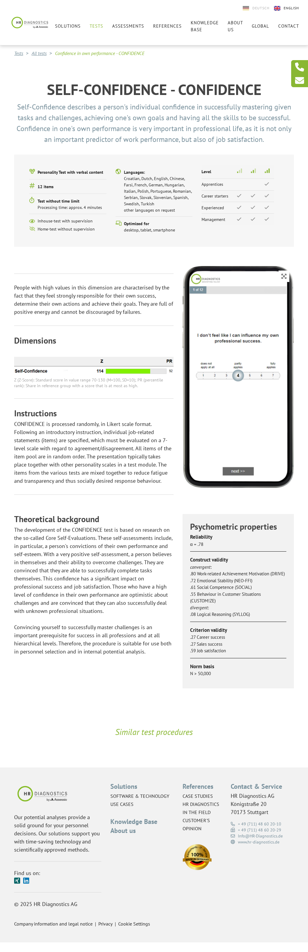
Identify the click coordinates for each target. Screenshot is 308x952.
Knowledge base (205, 26)
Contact (288, 26)
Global (260, 26)
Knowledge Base (133, 821)
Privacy (105, 924)
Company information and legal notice (53, 924)
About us (235, 26)
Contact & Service (256, 786)
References (167, 26)
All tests (39, 53)
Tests (96, 26)
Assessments (128, 26)
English (291, 8)
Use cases (122, 804)
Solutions (68, 26)
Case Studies (198, 796)
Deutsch (261, 8)
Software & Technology (139, 796)
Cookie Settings (134, 924)
